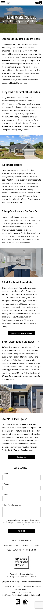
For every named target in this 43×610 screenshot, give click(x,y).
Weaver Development (11, 126)
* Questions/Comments (12, 505)
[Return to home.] (12, 3)
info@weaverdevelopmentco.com (28, 581)
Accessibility (27, 592)
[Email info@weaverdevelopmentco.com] (37, 2)
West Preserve (28, 424)
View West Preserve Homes (21, 333)
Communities (26, 545)
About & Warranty (15, 550)
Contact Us (21, 457)
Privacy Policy (16, 592)
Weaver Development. (23, 450)
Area (37, 545)
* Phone (6, 484)
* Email (5, 494)
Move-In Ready (25, 540)
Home (13, 540)
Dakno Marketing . (32, 595)
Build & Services (11, 545)
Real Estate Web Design (11, 595)
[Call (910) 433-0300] (40, 2)
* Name (5, 473)
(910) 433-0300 (8, 581)
